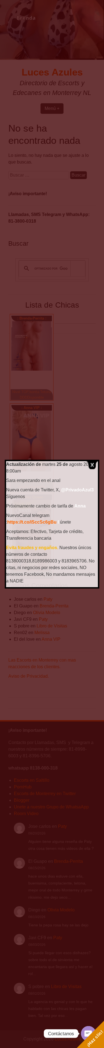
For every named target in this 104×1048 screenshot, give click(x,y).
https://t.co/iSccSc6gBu (32, 522)
